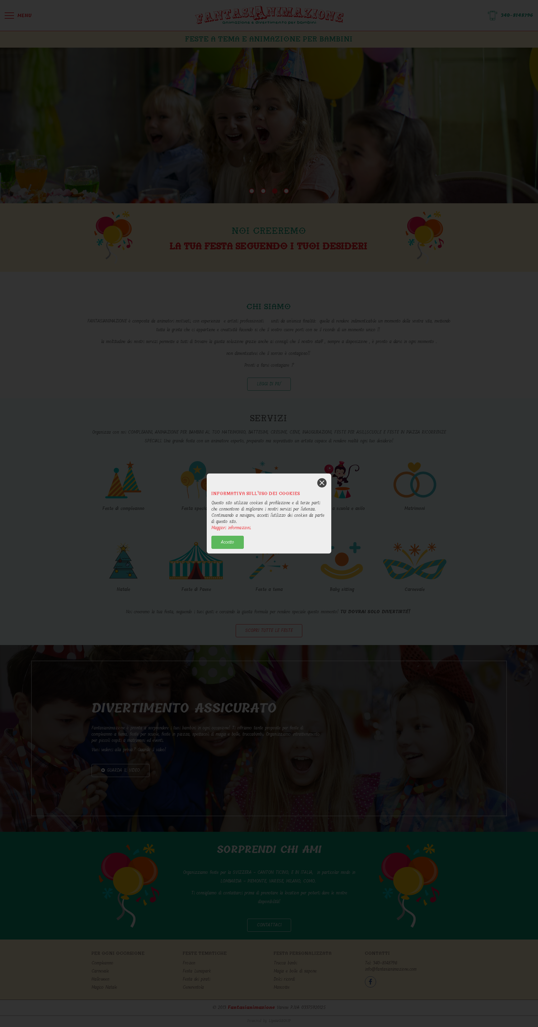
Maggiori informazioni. (231, 527)
